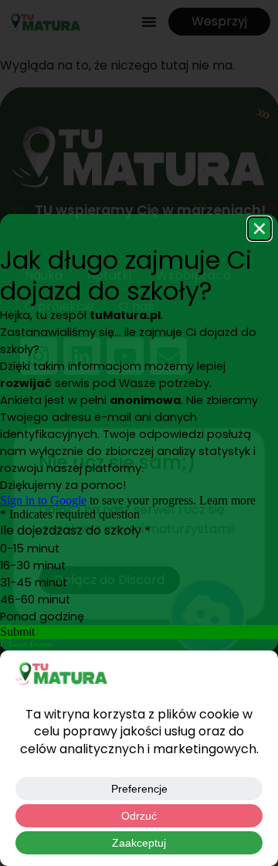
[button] (259, 228)
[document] (139, 433)
